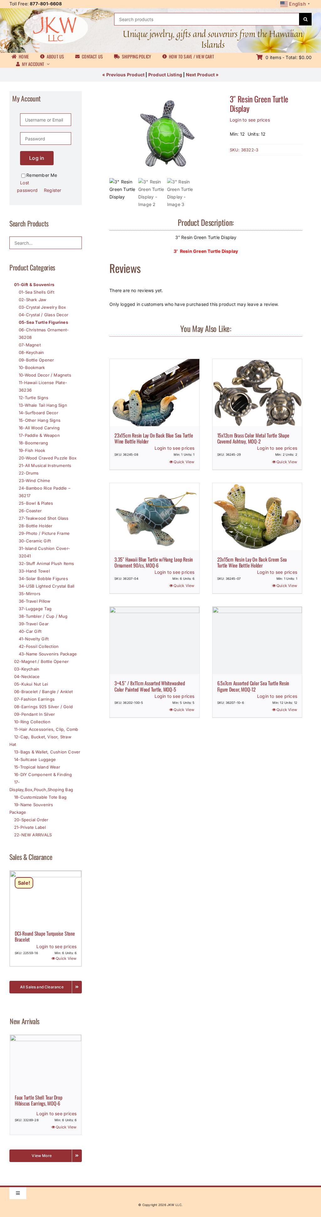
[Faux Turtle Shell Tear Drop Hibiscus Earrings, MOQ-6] (45, 1062)
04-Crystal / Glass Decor (43, 314)
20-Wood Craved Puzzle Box (47, 457)
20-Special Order (31, 819)
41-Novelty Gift (34, 638)
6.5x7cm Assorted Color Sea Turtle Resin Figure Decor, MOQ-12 (253, 686)
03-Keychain (26, 668)
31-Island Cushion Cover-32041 (44, 552)
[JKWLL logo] (56, 13)
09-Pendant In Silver (34, 714)
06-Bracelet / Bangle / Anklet (43, 691)
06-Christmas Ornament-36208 (44, 333)
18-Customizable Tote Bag (40, 797)
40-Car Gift (30, 631)
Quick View (184, 461)
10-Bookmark (32, 367)
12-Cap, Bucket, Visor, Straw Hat (40, 740)
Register (52, 190)
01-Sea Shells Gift (36, 292)
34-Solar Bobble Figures (43, 578)
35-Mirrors (29, 593)
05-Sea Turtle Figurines (43, 322)
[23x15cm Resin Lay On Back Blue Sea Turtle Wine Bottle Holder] (154, 392)
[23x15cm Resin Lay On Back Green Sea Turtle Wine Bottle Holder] (257, 516)
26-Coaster (30, 510)
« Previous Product (123, 74)
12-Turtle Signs (33, 397)
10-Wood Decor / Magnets (45, 375)
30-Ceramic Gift (35, 540)
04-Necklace (26, 676)
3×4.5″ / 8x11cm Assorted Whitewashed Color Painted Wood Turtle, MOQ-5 (149, 686)
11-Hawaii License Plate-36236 (43, 386)
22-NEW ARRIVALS (33, 834)
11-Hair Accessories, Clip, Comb (46, 729)
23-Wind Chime (34, 480)
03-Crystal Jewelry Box (42, 307)
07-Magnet (30, 344)
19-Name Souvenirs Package (31, 808)
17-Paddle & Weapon (39, 435)
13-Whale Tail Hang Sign (43, 405)
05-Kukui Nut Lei (31, 684)
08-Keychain (31, 352)
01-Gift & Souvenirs (34, 284)
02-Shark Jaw (33, 299)
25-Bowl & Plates (36, 503)
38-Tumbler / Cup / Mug (43, 616)
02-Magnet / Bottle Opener (41, 661)
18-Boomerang (33, 442)
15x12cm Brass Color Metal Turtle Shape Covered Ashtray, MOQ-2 (253, 438)
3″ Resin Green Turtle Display (259, 103)
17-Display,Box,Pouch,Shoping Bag (41, 786)
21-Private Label (30, 827)
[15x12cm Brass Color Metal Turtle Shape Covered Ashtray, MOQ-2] (257, 392)
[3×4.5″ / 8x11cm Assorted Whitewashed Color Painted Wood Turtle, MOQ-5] (154, 640)
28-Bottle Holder (35, 525)
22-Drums (29, 472)
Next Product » (202, 74)
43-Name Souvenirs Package (48, 653)
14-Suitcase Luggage (35, 759)
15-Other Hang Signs (40, 420)
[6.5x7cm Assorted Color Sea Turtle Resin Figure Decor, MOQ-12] (257, 640)
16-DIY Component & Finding (43, 774)
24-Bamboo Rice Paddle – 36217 (45, 492)
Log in (36, 158)
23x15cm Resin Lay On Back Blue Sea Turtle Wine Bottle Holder (153, 438)
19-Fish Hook (32, 450)
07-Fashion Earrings (34, 699)
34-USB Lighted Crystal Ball (47, 586)
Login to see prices (250, 119)
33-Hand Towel (34, 570)
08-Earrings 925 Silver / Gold (43, 706)
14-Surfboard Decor (38, 412)
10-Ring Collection (32, 721)
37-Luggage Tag (35, 608)
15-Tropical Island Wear (37, 766)
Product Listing (165, 74)
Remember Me (41, 175)
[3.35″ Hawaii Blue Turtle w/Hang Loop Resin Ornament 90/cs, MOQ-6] (154, 516)
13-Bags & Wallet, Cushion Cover (47, 751)
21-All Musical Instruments (45, 465)
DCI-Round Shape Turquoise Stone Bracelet (45, 936)
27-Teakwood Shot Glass (44, 518)
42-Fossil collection (39, 646)
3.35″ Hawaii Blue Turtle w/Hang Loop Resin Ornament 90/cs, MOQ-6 (153, 562)
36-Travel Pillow (34, 601)
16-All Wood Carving (39, 427)
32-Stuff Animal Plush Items (46, 563)
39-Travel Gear (34, 623)
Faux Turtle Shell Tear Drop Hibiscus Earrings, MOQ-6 (38, 1100)
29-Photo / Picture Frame (44, 533)
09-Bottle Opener (36, 359)
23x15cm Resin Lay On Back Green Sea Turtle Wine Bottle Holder (252, 562)
